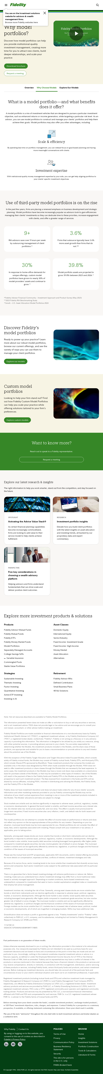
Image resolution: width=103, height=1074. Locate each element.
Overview (29, 87)
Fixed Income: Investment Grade (68, 642)
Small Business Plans (63, 686)
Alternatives (59, 658)
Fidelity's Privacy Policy (14, 1039)
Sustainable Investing (13, 678)
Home (81, 1034)
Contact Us (23, 1029)
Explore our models (16, 361)
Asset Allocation (61, 654)
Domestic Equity (61, 629)
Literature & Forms (86, 1054)
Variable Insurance (15, 658)
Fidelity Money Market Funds (17, 642)
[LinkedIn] (6, 1044)
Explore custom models (17, 420)
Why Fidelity (9, 1029)
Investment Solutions (87, 1042)
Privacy (57, 1038)
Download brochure (16, 66)
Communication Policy (64, 1042)
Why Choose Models (47, 87)
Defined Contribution (63, 682)
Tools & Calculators (87, 1050)
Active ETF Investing (13, 694)
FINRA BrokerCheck (63, 1065)
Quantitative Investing (14, 690)
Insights (81, 1038)
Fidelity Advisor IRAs (63, 678)
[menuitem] (6, 5)
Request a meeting (15, 73)
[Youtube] (13, 1044)
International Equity (62, 633)
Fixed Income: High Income (66, 646)
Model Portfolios (11, 646)
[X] (20, 1044)
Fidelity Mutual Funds (14, 633)
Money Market (60, 650)
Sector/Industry (60, 637)
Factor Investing (11, 686)
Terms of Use (60, 1034)
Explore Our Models (69, 87)
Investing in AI (10, 698)
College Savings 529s (14, 654)
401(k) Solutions (61, 690)
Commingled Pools (13, 662)
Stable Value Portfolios (14, 666)
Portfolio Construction (88, 1046)
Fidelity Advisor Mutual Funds (17, 629)
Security (57, 1053)
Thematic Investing (12, 682)
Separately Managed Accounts (18, 650)
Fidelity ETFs (10, 637)
